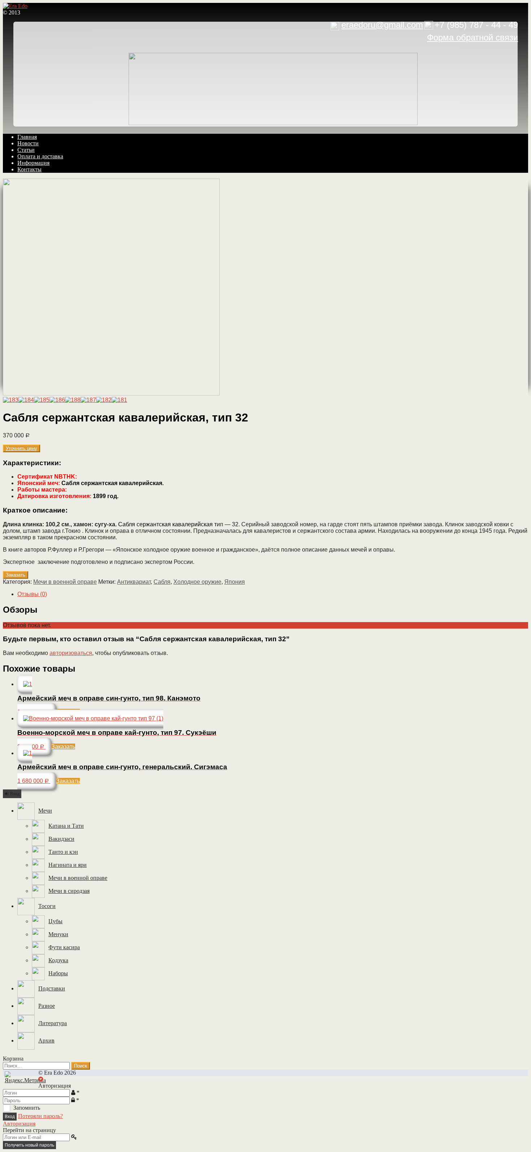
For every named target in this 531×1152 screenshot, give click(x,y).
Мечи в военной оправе (65, 582)
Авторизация (19, 1124)
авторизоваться (70, 653)
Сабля (162, 582)
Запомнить (26, 1108)
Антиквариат (134, 582)
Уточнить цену (21, 448)
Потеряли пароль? (40, 1116)
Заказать (15, 575)
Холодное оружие (197, 582)
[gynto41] (111, 393)
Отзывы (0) (32, 594)
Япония (234, 582)
